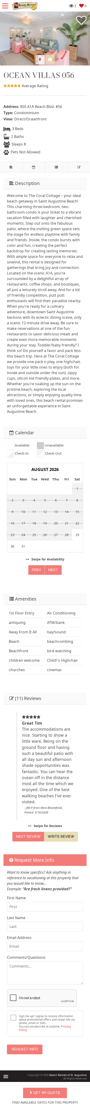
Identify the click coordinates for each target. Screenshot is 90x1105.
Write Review (61, 836)
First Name (16, 897)
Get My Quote (46, 1093)
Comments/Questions (26, 957)
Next (53, 570)
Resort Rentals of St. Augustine (68, 1075)
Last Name (16, 917)
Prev (36, 570)
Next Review (28, 836)
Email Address (19, 937)
